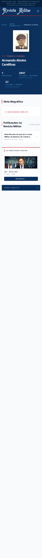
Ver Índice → (21, 179)
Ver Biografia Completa (17, 112)
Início (4, 25)
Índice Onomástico (14, 25)
